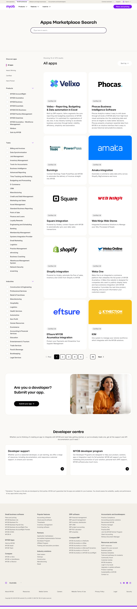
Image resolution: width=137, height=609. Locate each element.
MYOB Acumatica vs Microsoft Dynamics (82, 548)
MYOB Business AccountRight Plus (16, 527)
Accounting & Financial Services (19, 332)
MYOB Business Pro (11, 522)
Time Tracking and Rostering (21, 176)
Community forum (107, 557)
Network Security (16, 267)
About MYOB (9, 591)
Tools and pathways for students (112, 555)
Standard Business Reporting (21, 208)
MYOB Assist (9, 545)
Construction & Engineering (20, 287)
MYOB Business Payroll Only (14, 525)
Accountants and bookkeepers (113, 514)
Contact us (104, 574)
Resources (26, 591)
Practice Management (18, 249)
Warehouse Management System (19, 262)
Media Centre (43, 591)
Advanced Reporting (18, 172)
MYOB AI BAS (9, 532)
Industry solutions (44, 551)
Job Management (17, 156)
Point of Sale (15, 212)
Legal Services (15, 358)
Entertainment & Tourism (19, 342)
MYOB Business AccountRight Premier (17, 529)
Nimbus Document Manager (110, 537)
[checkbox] (7, 94)
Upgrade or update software (110, 567)
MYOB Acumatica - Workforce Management (21, 123)
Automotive (14, 315)
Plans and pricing (10, 517)
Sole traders (41, 554)
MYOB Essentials (16, 106)
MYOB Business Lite (11, 520)
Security (129, 591)
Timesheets (41, 522)
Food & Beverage (16, 350)
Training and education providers (48, 545)
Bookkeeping (15, 354)
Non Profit (14, 319)
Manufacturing (16, 192)
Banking (13, 229)
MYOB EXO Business (18, 110)
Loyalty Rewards (16, 220)
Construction (41, 559)
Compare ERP (74, 538)
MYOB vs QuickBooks (12, 559)
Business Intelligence (18, 168)
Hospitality (14, 303)
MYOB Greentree (16, 118)
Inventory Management (19, 160)
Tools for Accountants (18, 164)
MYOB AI (8, 534)
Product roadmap (107, 569)
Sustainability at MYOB (108, 572)
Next (100, 357)
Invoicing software (43, 527)
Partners (40, 533)
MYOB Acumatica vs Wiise (77, 543)
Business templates (107, 553)
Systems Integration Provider (21, 237)
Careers (59, 591)
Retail (39, 564)
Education (14, 338)
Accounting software (44, 517)
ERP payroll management (77, 520)
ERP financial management (78, 517)
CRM (12, 188)
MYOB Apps (9, 540)
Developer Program (43, 541)
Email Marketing (16, 241)
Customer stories (106, 560)
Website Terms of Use (79, 591)
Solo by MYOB (15, 132)
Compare (8, 554)
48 (93, 357)
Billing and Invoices (17, 148)
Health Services (16, 311)
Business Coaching (17, 257)
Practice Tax (105, 527)
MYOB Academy (106, 562)
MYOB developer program (88, 451)
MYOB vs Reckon (10, 561)
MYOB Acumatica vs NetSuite (79, 541)
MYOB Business (16, 102)
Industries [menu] (10, 281)
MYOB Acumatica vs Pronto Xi (79, 550)
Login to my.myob (107, 565)
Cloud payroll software (44, 520)
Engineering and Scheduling (21, 225)
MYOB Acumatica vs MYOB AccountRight (82, 553)
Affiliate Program (42, 543)
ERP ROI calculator (75, 529)
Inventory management (44, 525)
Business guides (106, 550)
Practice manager (107, 525)
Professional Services (18, 291)
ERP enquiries (73, 532)
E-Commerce (15, 184)
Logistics (13, 245)
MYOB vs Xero (10, 557)
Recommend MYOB (107, 522)
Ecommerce (14, 327)
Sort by (123, 63)
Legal (115, 591)
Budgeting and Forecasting (20, 180)
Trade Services (15, 346)
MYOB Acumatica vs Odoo (78, 545)
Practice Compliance (108, 517)
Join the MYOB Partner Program (111, 532)
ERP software (74, 514)
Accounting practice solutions (111, 520)
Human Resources (17, 323)
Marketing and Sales (18, 200)
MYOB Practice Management (21, 114)
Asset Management (17, 204)
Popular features (43, 514)
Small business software (14, 514)
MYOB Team (9, 548)
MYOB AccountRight (18, 94)
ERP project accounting (77, 527)
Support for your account (109, 548)
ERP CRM (72, 525)
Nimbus (13, 128)
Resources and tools (109, 542)
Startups (40, 557)
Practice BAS (105, 529)
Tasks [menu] (8, 143)
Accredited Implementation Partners (49, 538)
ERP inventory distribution (77, 522)
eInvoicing (14, 253)
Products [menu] (9, 88)
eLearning (14, 271)
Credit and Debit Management (21, 196)
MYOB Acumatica (17, 98)
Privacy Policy (99, 591)
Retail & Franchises (17, 295)
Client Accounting (107, 534)
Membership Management (20, 233)
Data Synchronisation (18, 152)
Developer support (18, 451)
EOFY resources (106, 545)
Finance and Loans (17, 216)
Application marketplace (45, 536)
